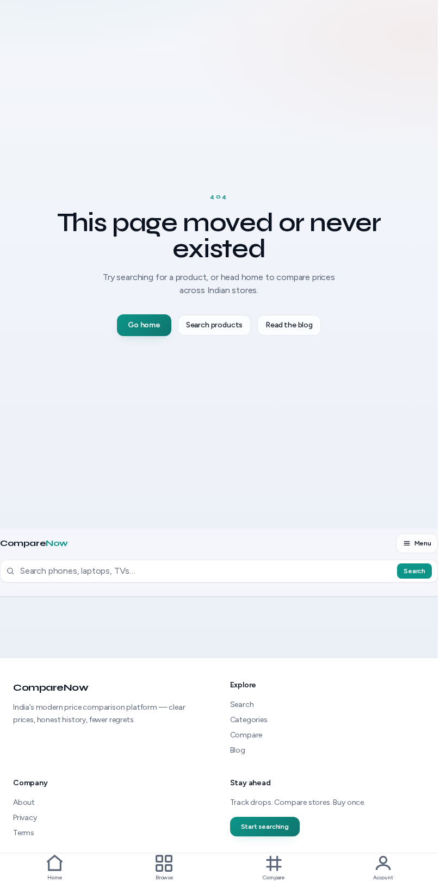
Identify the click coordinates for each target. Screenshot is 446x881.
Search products (214, 325)
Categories (249, 719)
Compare (34, 543)
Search (414, 571)
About (24, 802)
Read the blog (289, 325)
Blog (237, 750)
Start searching (265, 826)
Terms (23, 832)
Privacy (25, 817)
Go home (144, 325)
